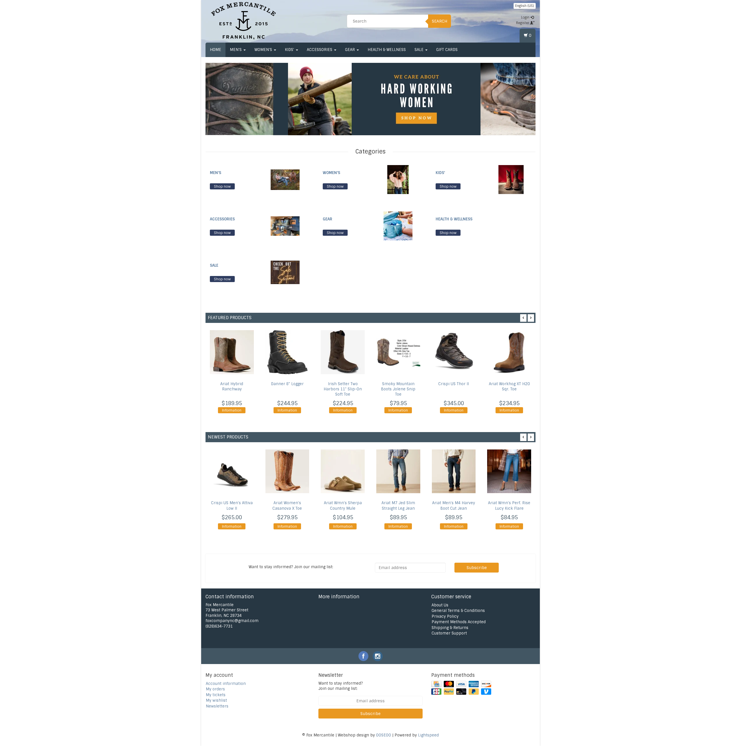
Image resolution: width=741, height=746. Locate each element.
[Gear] (398, 225)
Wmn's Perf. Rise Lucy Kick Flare (509, 505)
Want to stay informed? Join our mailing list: (340, 686)
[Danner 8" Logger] (287, 352)
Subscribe (477, 567)
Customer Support (449, 633)
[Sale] (285, 272)
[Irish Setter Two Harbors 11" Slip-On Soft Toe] (342, 352)
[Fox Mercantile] (243, 20)
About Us (440, 605)
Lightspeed (428, 735)
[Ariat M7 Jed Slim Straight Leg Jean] (398, 471)
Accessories (320, 49)
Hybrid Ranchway (231, 386)
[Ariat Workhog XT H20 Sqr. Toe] (509, 352)
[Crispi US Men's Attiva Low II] (231, 471)
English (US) (524, 6)
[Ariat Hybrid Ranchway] (231, 352)
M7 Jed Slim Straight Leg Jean (398, 505)
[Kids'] (510, 179)
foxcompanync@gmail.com (232, 620)
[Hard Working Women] (384, 99)
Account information (226, 683)
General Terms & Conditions (458, 610)
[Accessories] (285, 225)
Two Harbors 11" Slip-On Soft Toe (343, 389)
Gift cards (447, 49)
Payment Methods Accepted (459, 621)
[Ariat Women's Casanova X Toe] (287, 471)
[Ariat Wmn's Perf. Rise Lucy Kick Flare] (509, 471)
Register (523, 23)
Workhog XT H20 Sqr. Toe (509, 386)
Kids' (290, 49)
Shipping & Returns (450, 627)
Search (439, 21)
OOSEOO (383, 735)
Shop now (222, 186)
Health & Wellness (387, 49)
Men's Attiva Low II (232, 505)
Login (525, 17)
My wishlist (216, 700)
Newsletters (217, 706)
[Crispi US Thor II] (453, 352)
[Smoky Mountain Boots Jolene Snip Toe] (398, 352)
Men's (236, 49)
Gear (350, 49)
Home (215, 49)
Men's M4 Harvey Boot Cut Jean (453, 505)
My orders (215, 689)
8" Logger (287, 383)
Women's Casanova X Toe (287, 505)
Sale (419, 49)
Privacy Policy (445, 616)
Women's (263, 49)
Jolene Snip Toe (398, 389)
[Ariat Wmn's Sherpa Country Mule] (342, 471)
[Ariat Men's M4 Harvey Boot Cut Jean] (453, 471)
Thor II (453, 383)
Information (231, 410)
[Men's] (285, 179)
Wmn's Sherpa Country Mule (343, 505)
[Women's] (398, 179)
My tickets (215, 694)
